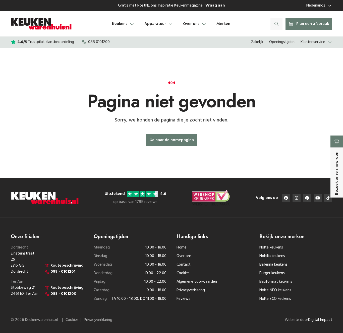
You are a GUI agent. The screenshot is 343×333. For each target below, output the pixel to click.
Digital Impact (320, 320)
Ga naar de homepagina (171, 140)
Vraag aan (215, 6)
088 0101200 (99, 42)
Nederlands (315, 6)
